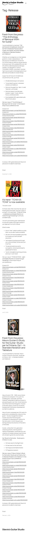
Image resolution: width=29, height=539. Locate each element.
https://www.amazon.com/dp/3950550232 (14, 110)
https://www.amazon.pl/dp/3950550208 (13, 486)
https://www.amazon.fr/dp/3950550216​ (13, 277)
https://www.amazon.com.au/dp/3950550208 (14, 500)
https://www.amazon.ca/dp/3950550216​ (13, 302)
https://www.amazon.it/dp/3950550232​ (13, 128)
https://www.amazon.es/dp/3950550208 (13, 476)
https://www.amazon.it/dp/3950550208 (13, 479)
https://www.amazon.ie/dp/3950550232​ (13, 145)
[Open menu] (26, 3)
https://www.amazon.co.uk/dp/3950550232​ (14, 114)
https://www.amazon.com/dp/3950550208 (14, 462)
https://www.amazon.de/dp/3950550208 (13, 469)
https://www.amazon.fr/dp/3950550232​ (13, 121)
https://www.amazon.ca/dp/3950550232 (13, 152)
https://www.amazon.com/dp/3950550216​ (13, 267)
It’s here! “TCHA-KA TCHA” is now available (13, 200)
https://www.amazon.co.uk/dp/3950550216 (14, 270)
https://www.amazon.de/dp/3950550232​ (13, 117)
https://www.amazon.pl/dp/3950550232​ (13, 135)
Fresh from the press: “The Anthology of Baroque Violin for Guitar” (13, 38)
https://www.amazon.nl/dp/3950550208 (13, 483)
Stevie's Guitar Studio (13, 529)
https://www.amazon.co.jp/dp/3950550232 (14, 148)
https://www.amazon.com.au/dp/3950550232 (14, 155)
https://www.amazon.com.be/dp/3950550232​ (14, 141)
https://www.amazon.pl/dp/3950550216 (13, 291)
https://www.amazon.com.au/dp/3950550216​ (14, 305)
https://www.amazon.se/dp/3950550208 (13, 489)
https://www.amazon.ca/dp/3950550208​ (13, 496)
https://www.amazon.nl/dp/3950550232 (13, 131)
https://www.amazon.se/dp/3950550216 (13, 295)
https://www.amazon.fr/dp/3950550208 (13, 472)
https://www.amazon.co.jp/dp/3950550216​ (14, 298)
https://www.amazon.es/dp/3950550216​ (13, 281)
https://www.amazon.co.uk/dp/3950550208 (14, 465)
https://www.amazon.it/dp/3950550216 (13, 284)
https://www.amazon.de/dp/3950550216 (13, 274)
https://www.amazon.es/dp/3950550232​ (13, 124)
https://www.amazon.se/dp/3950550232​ (13, 138)
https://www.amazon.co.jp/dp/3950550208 (14, 493)
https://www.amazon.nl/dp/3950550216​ (13, 288)
